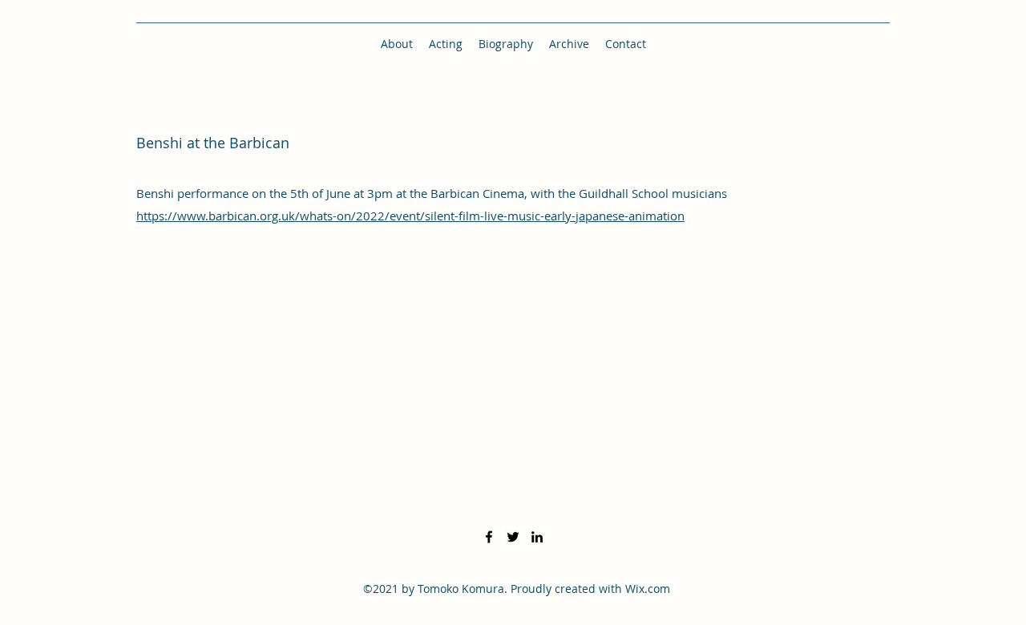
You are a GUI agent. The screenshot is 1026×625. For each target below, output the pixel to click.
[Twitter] (513, 537)
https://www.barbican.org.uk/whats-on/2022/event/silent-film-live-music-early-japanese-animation (410, 216)
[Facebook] (489, 537)
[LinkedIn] (537, 537)
